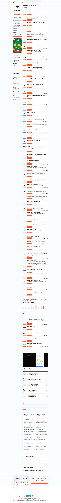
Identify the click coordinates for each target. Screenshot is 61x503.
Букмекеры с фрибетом (16, 83)
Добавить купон (24, 2)
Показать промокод (30, 14)
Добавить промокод (17, 36)
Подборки (14, 2)
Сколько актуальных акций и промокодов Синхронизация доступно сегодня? (33, 470)
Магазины (18, 2)
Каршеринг (15, 87)
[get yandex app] (32, 496)
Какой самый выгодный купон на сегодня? (29, 464)
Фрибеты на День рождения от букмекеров (17, 88)
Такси (17, 78)
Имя (23, 403)
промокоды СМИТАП (26, 434)
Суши (14, 78)
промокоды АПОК (28, 439)
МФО (14, 82)
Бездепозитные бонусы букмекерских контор (17, 84)
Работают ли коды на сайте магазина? (28, 467)
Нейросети (20, 91)
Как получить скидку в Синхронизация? (28, 456)
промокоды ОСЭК (40, 431)
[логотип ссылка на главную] (15, 1)
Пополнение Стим (18, 82)
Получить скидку (29, 104)
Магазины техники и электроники (17, 77)
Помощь (21, 2)
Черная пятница (15, 91)
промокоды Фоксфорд (28, 416)
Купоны (13, 474)
